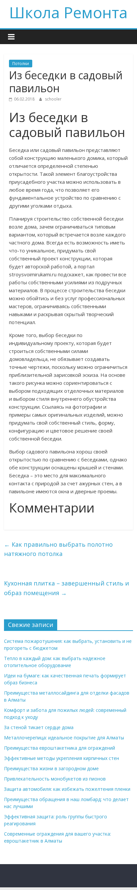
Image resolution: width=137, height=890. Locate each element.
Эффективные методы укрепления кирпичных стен (61, 758)
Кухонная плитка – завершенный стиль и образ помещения (66, 588)
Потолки (20, 63)
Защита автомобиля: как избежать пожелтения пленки (67, 789)
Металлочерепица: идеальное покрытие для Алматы (64, 737)
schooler (53, 99)
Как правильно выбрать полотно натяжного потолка (58, 549)
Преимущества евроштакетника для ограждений (59, 748)
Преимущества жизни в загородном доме (51, 768)
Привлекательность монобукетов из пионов (55, 779)
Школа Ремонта (68, 12)
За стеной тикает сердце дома (38, 727)
